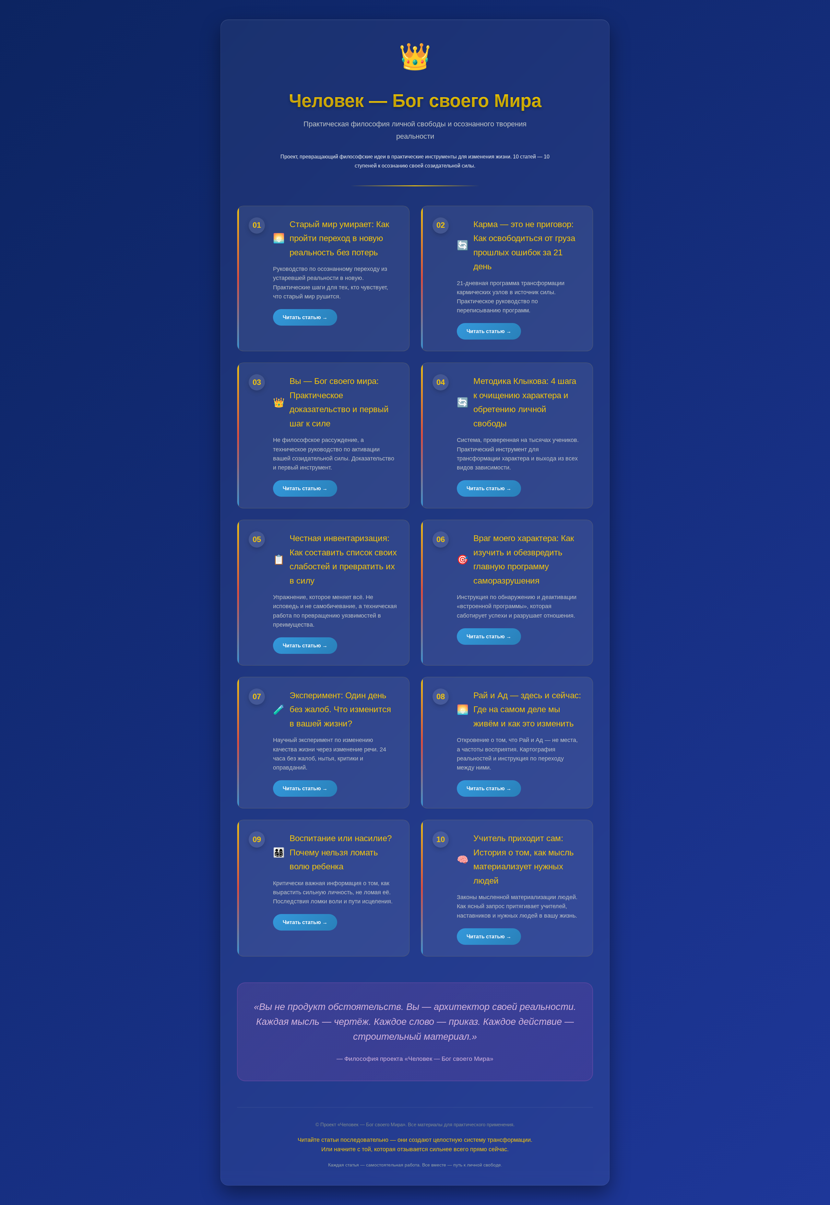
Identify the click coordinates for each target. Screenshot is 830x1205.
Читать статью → (305, 317)
